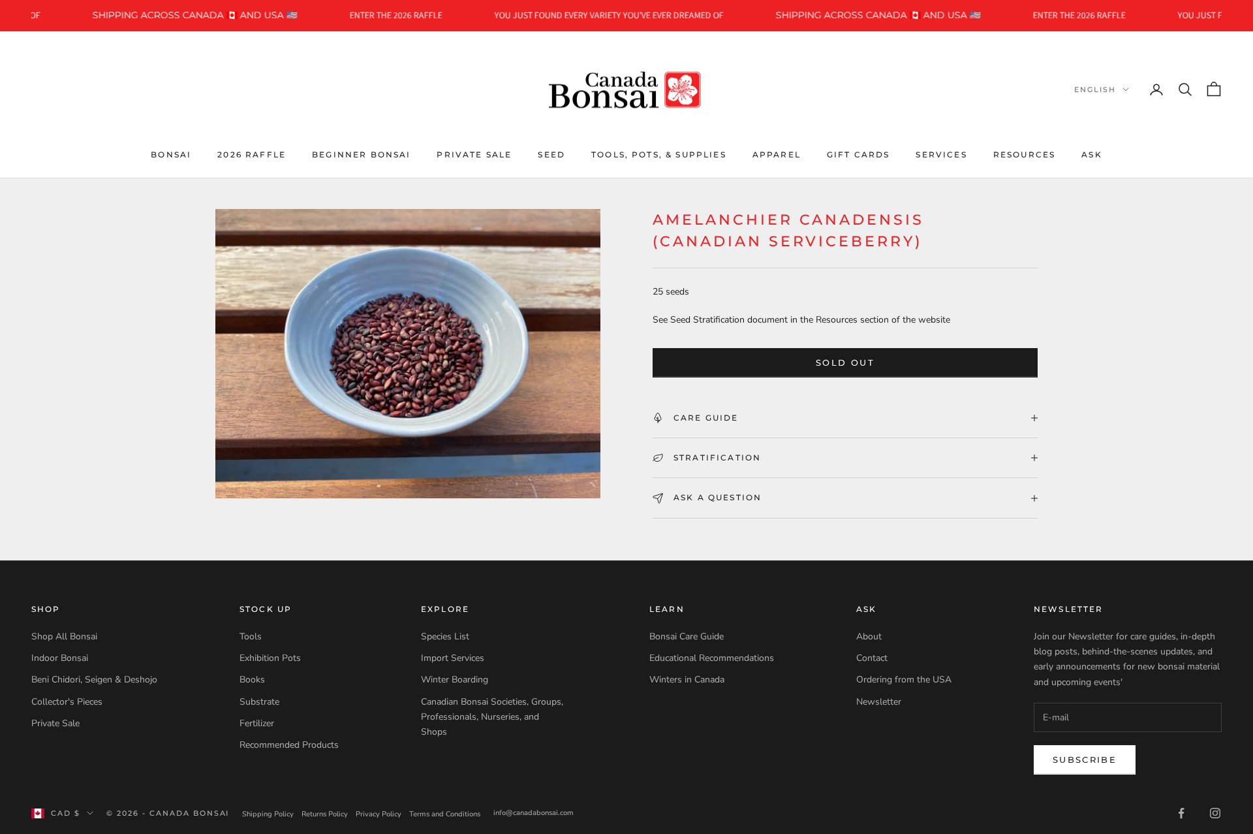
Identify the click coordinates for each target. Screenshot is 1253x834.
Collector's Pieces (66, 702)
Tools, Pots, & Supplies (658, 154)
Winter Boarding (454, 679)
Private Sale (474, 154)
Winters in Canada (686, 679)
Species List (445, 636)
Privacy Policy (378, 814)
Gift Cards (858, 154)
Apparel (776, 154)
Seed (551, 154)
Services (941, 154)
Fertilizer (257, 723)
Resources (1024, 154)
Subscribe (1085, 759)
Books (252, 679)
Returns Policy (325, 814)
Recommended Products (289, 745)
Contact (872, 658)
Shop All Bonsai (64, 636)
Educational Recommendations (711, 658)
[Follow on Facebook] (1181, 813)
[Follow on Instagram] (1215, 813)
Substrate (259, 702)
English (1095, 89)
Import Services (452, 658)
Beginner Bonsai (361, 154)
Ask (1091, 154)
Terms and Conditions (444, 814)
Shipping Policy (268, 814)
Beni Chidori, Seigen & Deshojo (94, 679)
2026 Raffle (251, 154)
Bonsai (171, 154)
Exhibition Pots (270, 658)
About (869, 636)
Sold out (845, 362)
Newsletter (878, 702)
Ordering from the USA (903, 679)
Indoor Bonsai (59, 658)
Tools (251, 636)
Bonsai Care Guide (686, 636)
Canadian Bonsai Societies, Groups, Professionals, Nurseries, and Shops (492, 717)
